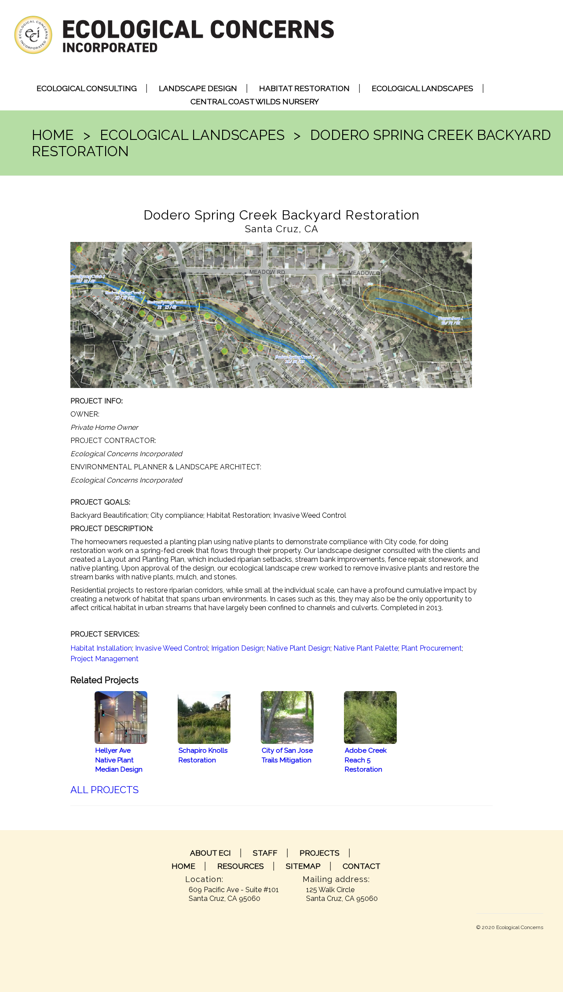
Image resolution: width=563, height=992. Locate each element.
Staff (265, 853)
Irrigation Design (237, 648)
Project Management (104, 659)
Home (53, 135)
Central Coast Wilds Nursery (254, 101)
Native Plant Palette (365, 648)
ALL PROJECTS (104, 789)
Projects (320, 853)
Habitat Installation (101, 648)
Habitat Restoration (304, 88)
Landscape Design (198, 88)
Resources (240, 866)
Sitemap (303, 866)
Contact (361, 866)
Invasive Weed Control (171, 648)
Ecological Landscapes (422, 88)
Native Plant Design (298, 648)
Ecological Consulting (87, 88)
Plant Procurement (431, 648)
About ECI (210, 853)
